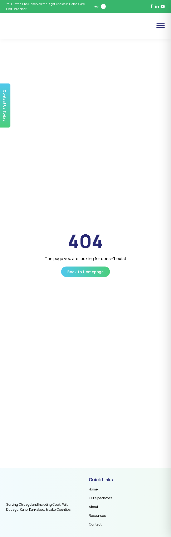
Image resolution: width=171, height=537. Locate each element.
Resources (97, 515)
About (93, 506)
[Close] (107, 232)
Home (93, 489)
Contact (95, 524)
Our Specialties (100, 498)
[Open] (160, 25)
